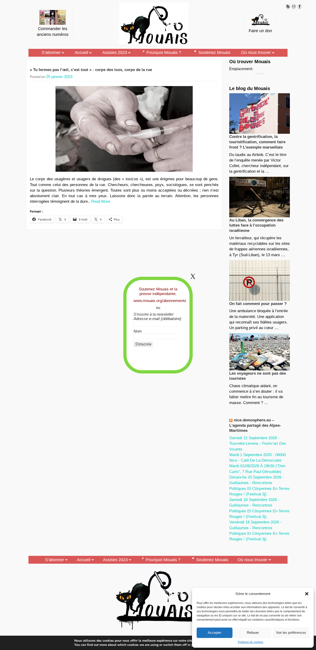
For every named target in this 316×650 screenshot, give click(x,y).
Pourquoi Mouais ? (163, 52)
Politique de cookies (250, 642)
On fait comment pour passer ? (258, 304)
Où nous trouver (256, 52)
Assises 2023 (114, 52)
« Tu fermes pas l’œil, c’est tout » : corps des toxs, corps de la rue (91, 70)
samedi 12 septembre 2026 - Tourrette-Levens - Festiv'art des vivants (257, 443)
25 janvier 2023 (59, 77)
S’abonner (51, 52)
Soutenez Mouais (214, 52)
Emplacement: (241, 69)
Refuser (253, 632)
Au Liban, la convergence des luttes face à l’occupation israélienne (256, 225)
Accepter (214, 632)
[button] (306, 593)
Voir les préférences (291, 632)
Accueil (81, 52)
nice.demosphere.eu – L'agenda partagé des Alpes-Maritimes (255, 425)
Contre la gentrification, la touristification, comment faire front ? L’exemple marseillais (257, 141)
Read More (100, 201)
